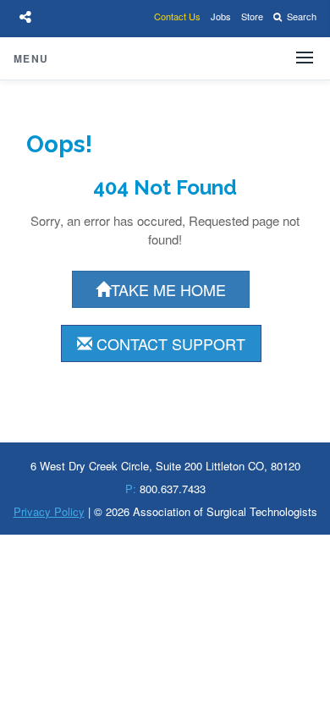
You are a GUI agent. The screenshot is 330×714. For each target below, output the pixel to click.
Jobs (221, 16)
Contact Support (168, 343)
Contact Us (177, 16)
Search (300, 16)
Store (252, 16)
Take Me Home (168, 289)
